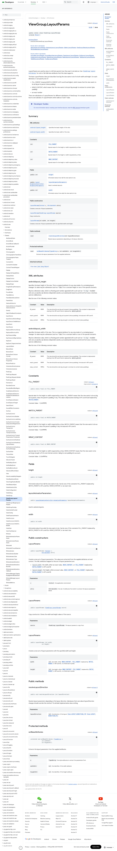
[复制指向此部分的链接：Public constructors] (50, 538)
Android (27, 816)
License (33, 847)
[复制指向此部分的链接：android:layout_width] (47, 329)
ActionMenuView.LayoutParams (53, 55)
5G (41, 829)
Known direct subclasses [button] (63, 47)
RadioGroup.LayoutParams (54, 57)
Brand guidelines (41, 847)
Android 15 (74, 821)
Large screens (59, 816)
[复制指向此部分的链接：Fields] (36, 464)
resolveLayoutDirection (57, 236)
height (51, 174)
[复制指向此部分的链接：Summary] (39, 116)
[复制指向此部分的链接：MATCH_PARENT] (44, 411)
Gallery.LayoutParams (70, 47)
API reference (7, 8)
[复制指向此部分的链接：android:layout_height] (48, 282)
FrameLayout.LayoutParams (71, 55)
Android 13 (74, 827)
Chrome (54, 839)
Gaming (42, 816)
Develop (33, 2)
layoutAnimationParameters (58, 182)
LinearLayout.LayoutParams (38, 57)
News (26, 827)
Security (27, 821)
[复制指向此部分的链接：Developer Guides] (50, 104)
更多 (43, 2)
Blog (26, 829)
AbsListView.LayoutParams (38, 47)
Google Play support (107, 822)
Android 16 (74, 818)
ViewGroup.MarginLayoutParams (86, 47)
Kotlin (90, 27)
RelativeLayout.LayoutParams (70, 57)
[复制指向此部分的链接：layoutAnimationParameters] (53, 493)
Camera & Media (45, 824)
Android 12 (74, 829)
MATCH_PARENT (53, 152)
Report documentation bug (108, 819)
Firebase (62, 839)
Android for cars (60, 824)
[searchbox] (11, 15)
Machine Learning (45, 818)
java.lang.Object (33, 39)
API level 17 (95, 687)
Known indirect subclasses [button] (63, 56)
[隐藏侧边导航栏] (20, 848)
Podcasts (27, 832)
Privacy (42, 827)
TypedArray (53, 251)
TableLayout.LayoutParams (87, 57)
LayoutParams (34, 205)
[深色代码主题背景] (97, 387)
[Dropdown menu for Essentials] (26, 2)
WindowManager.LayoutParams (39, 49)
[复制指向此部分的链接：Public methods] (45, 682)
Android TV (59, 827)
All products (87, 839)
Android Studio (105, 2)
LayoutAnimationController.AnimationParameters (37, 183)
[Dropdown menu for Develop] (38, 2)
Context (42, 205)
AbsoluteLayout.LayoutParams (54, 47)
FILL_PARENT (53, 144)
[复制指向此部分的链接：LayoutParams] (42, 544)
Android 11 (74, 832)
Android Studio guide (92, 817)
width (50, 190)
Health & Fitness (44, 821)
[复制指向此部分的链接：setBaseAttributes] (45, 732)
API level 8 (95, 410)
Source (27, 824)
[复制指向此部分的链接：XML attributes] (45, 276)
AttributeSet (51, 205)
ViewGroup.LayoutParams (47, 213)
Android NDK (89, 828)
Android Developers (34, 18)
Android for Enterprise (31, 818)
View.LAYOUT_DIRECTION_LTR (77, 714)
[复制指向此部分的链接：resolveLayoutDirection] (49, 687)
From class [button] (40, 266)
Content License (72, 784)
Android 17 (74, 816)
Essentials (21, 2)
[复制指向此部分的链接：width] (34, 515)
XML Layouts (76, 107)
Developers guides (91, 820)
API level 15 (95, 384)
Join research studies (107, 825)
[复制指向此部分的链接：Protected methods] (49, 726)
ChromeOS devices (61, 821)
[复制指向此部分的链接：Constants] (40, 376)
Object (37, 35)
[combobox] (72, 2)
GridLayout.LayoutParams (86, 55)
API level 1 (95, 23)
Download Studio (91, 826)
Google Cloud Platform (74, 839)
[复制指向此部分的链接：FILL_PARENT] (41, 382)
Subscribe (95, 847)
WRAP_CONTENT (53, 159)
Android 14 (74, 824)
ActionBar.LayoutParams (37, 55)
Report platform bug (107, 816)
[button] (11, 19)
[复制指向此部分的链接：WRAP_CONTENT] (44, 437)
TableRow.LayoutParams (37, 59)
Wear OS (58, 818)
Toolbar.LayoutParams (51, 59)
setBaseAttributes (43, 251)
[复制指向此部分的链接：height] (35, 470)
